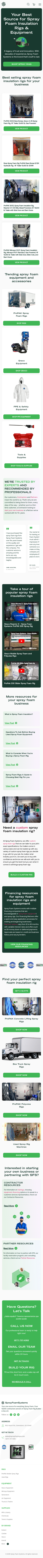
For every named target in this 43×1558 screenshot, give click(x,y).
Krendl (4, 1540)
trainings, (21, 1190)
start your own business (14, 510)
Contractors (22, 497)
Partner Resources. (28, 1258)
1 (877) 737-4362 (10, 1439)
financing (16, 1192)
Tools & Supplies (7, 1519)
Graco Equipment (7, 1488)
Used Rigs (5, 1477)
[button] (4, 547)
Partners (34, 497)
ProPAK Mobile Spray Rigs (10, 1474)
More (3, 1544)
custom (22, 827)
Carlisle (4, 1533)
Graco (4, 1537)
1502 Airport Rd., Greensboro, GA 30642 (18, 1425)
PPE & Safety (6, 1512)
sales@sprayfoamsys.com (15, 1436)
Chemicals (5, 1516)
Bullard (4, 1530)
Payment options (11, 924)
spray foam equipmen (27, 914)
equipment (8, 1192)
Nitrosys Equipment (8, 1491)
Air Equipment (6, 1498)
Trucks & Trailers (7, 1501)
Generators (5, 1495)
